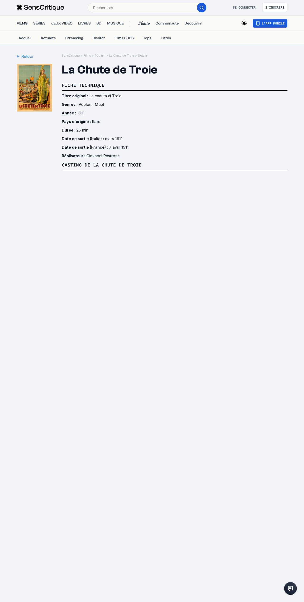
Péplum (100, 55)
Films (87, 55)
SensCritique (71, 55)
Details (143, 55)
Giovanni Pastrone (103, 155)
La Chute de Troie (121, 55)
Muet (99, 104)
